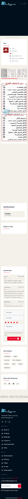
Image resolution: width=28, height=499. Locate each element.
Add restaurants (8, 456)
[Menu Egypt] (8, 3)
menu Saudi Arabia (9, 444)
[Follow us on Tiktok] (9, 421)
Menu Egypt (15, 490)
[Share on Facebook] (5, 383)
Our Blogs (6, 433)
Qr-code (6, 466)
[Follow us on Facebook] (2, 421)
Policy (5, 448)
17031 (12, 48)
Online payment (8, 470)
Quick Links (4, 426)
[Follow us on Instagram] (6, 421)
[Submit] (20, 486)
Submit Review (13, 338)
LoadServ (20, 498)
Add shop (6, 459)
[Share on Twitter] (9, 383)
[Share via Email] (13, 383)
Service (3, 452)
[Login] (22, 3)
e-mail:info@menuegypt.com (9, 481)
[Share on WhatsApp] (17, 383)
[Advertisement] (14, 22)
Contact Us (7, 440)
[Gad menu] (4, 72)
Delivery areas (14, 61)
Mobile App (7, 437)
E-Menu (6, 463)
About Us (6, 430)
